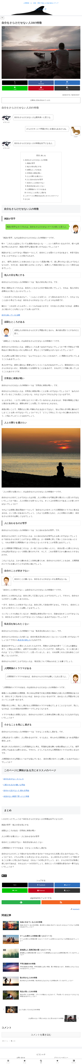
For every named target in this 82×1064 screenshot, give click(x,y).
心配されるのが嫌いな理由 (14, 785)
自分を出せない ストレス (13, 779)
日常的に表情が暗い (34, 173)
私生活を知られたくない (36, 186)
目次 (38, 155)
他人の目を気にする (34, 166)
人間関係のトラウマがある (36, 189)
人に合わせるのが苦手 (35, 179)
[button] (67, 88)
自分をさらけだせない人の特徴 (36, 160)
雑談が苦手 (31, 163)
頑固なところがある (34, 170)
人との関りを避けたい (35, 176)
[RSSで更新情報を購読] (60, 902)
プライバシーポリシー (61, 1057)
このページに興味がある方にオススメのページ (42, 196)
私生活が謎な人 (24, 640)
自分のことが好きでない (36, 183)
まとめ (27, 199)
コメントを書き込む (41, 1034)
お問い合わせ (21, 1057)
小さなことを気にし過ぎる (36, 192)
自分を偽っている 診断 (11, 315)
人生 (5, 875)
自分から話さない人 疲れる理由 (16, 791)
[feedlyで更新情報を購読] (21, 902)
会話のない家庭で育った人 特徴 (16, 796)
